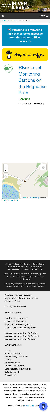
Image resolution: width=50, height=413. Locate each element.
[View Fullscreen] (6, 176)
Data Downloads (12, 372)
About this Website (13, 353)
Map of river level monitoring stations (21, 298)
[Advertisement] (25, 135)
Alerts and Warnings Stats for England (21, 333)
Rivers (12, 21)
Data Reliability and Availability (18, 369)
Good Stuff (29, 405)
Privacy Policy (10, 375)
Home (4, 21)
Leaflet (24, 198)
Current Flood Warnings (15, 321)
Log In (7, 350)
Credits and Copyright (14, 365)
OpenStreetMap (34, 198)
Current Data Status (13, 345)
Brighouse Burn (11, 200)
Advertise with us (12, 362)
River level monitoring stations (18, 295)
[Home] (18, 16)
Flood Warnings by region (16, 318)
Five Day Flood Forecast (15, 306)
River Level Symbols (13, 312)
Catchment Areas (12, 301)
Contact (8, 359)
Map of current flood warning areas (20, 327)
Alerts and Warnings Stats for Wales (20, 339)
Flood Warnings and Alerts (16, 356)
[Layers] (43, 167)
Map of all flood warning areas (18, 324)
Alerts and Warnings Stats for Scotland (22, 336)
